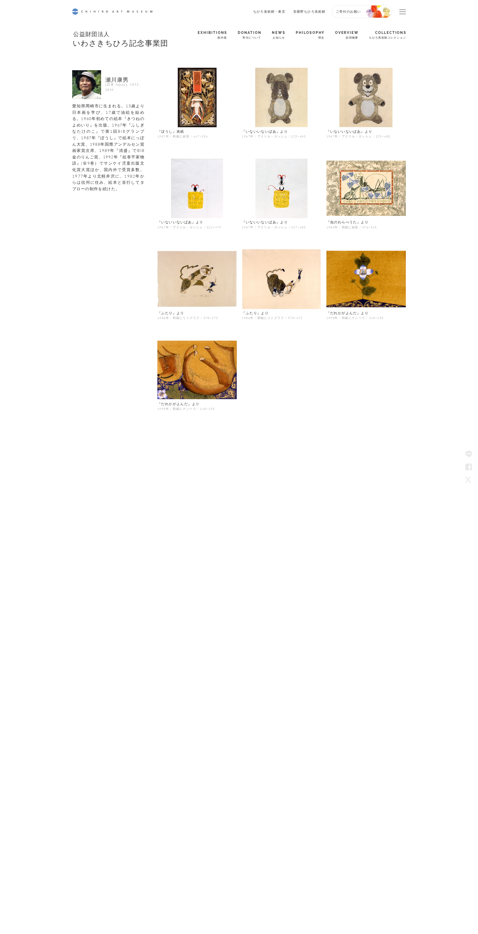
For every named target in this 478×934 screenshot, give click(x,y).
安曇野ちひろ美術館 (309, 11)
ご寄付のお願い (348, 11)
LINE (469, 454)
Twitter (469, 480)
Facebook (469, 467)
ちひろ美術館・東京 (269, 11)
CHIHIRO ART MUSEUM (112, 11)
